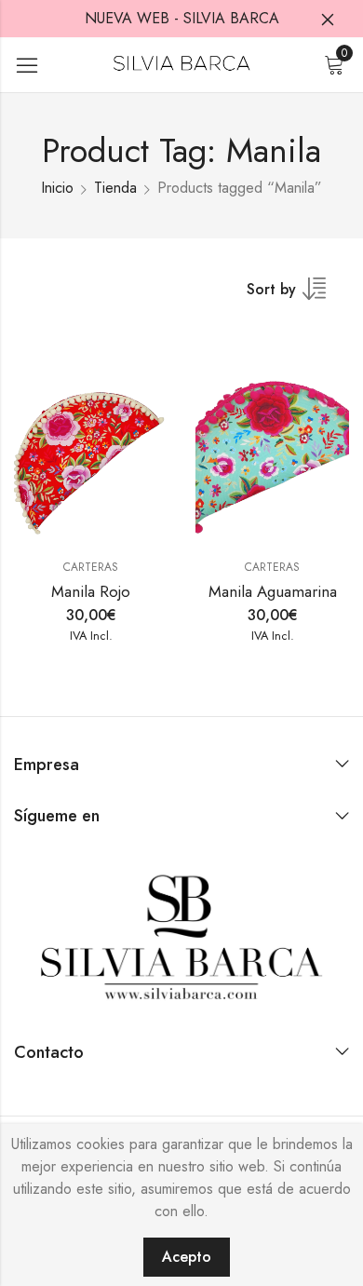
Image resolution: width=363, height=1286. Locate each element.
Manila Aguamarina (272, 591)
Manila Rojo (90, 591)
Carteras (90, 567)
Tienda (115, 187)
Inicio (57, 187)
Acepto (186, 1256)
